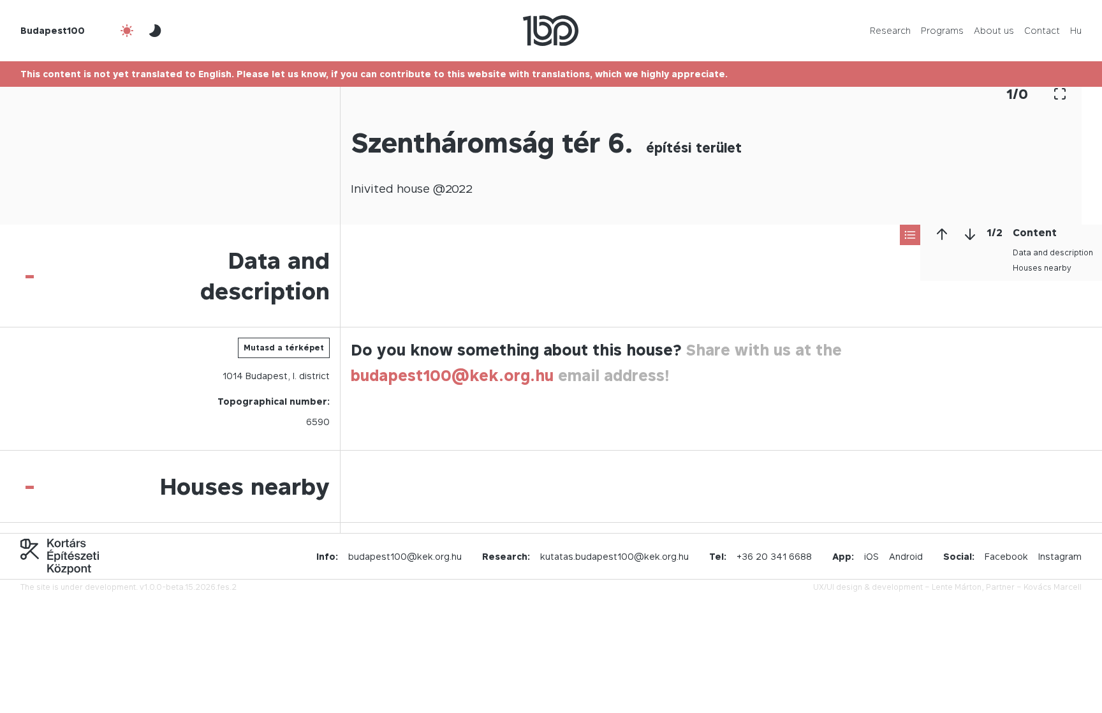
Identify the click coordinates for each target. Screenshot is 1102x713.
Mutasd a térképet (284, 347)
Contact (1042, 30)
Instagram (1060, 556)
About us (994, 30)
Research (890, 30)
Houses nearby (1042, 268)
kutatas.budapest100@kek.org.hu (614, 556)
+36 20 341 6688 (774, 556)
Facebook (1006, 556)
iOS (871, 556)
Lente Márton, (958, 587)
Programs (942, 30)
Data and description (1053, 252)
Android (906, 556)
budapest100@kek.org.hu (452, 375)
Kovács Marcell (1053, 587)
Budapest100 (52, 30)
